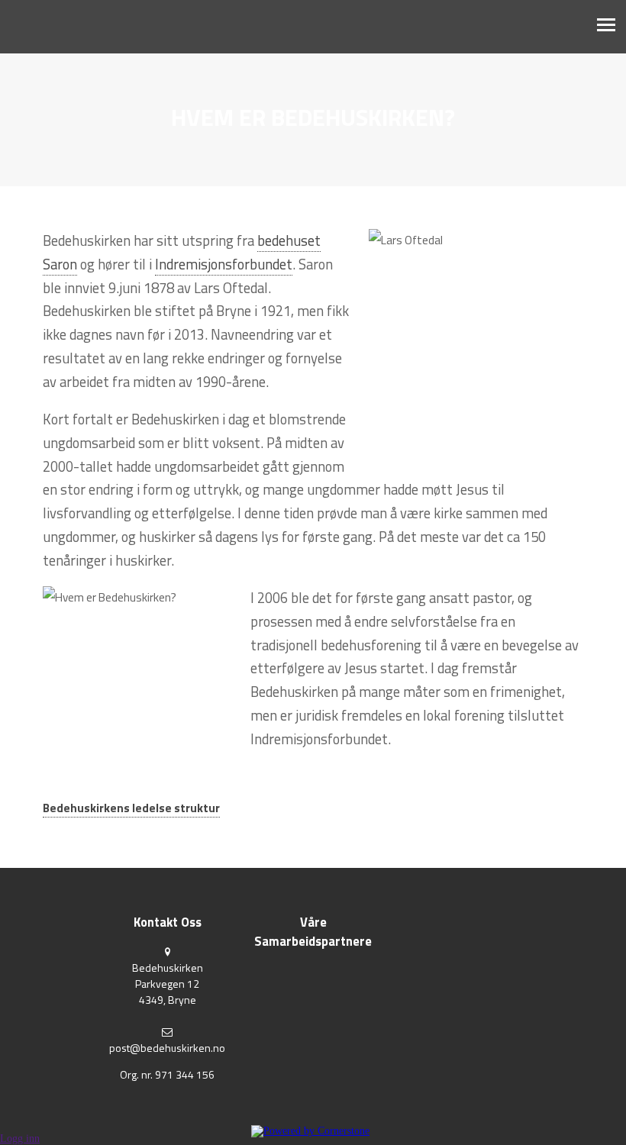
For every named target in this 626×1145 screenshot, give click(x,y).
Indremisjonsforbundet (223, 264)
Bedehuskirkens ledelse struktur (131, 808)
